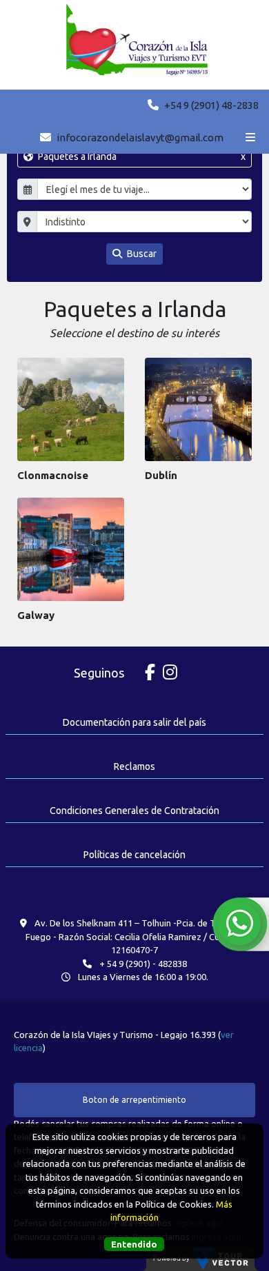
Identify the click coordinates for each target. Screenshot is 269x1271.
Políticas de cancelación (134, 854)
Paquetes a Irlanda (141, 156)
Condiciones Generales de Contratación (134, 810)
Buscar (141, 253)
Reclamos (134, 766)
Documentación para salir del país (134, 722)
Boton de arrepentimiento (134, 1099)
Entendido (134, 1244)
